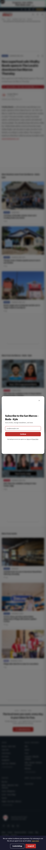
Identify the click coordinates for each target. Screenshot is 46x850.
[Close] (39, 400)
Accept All (31, 846)
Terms (28, 439)
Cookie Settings (17, 846)
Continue (23, 434)
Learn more (35, 841)
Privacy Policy (35, 439)
